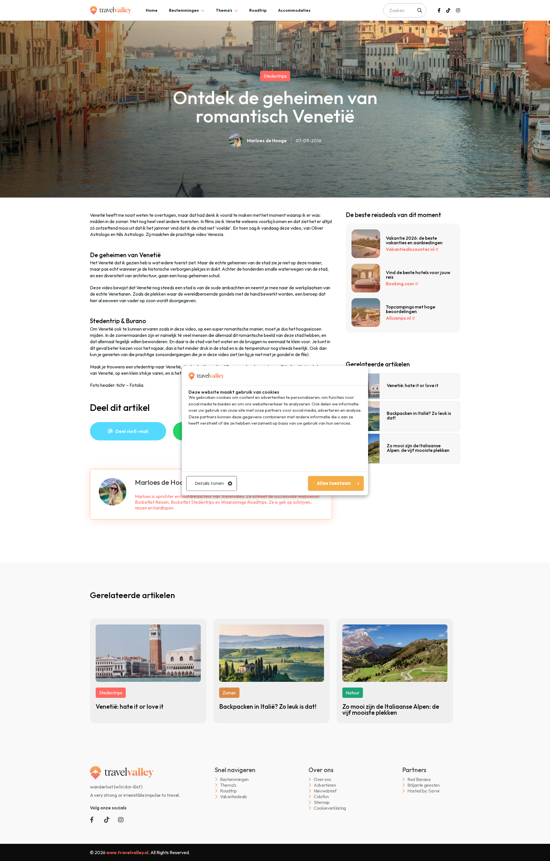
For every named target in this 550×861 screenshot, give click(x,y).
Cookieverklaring (330, 808)
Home (152, 10)
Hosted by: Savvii (423, 791)
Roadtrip (258, 10)
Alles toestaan (334, 483)
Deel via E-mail (131, 431)
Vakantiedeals (233, 796)
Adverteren (325, 785)
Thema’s (224, 10)
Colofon (321, 796)
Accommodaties (294, 10)
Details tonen (209, 483)
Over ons (322, 779)
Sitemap (322, 802)
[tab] (152, 10)
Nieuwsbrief (325, 791)
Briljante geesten (423, 785)
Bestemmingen (184, 10)
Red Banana (419, 779)
